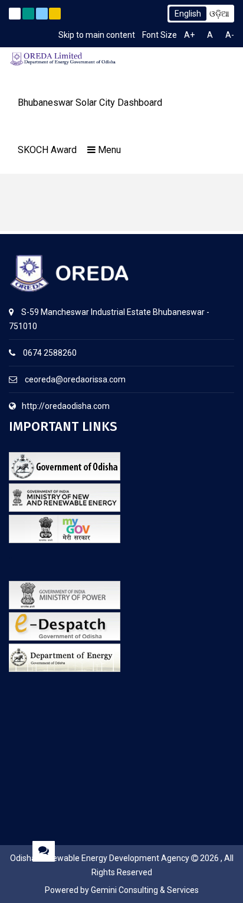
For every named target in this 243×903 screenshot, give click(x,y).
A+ (189, 35)
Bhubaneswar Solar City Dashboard (90, 102)
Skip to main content (96, 35)
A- (229, 35)
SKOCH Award (47, 149)
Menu (108, 149)
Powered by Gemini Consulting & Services (122, 890)
